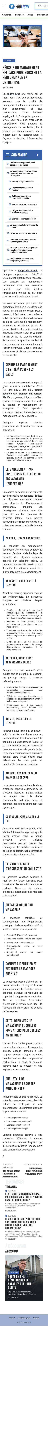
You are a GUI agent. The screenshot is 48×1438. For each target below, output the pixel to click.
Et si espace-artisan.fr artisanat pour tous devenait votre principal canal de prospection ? (24, 1197)
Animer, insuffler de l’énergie (24, 204)
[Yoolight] (19, 6)
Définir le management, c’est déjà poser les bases (22, 164)
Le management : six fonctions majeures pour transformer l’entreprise (23, 173)
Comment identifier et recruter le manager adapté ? (23, 240)
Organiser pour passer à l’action (22, 189)
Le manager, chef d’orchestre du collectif (24, 226)
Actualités (9, 61)
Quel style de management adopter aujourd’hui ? (21, 259)
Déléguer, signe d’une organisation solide (21, 197)
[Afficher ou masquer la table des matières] (33, 155)
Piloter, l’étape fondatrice (23, 182)
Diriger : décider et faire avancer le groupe (22, 211)
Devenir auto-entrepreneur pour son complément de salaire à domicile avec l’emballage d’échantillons (22, 1223)
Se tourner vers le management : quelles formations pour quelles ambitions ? (23, 250)
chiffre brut (13, 94)
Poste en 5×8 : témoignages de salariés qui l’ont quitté (19, 1282)
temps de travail (28, 270)
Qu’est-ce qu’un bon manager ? (23, 233)
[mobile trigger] (5, 6)
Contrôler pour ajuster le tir (24, 219)
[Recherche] (39, 6)
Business (12, 1191)
